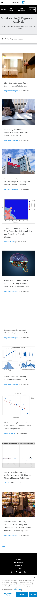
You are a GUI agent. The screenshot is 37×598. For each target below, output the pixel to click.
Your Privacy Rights (8, 594)
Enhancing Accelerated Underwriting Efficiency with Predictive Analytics (16, 132)
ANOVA (6, 483)
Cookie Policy (17, 589)
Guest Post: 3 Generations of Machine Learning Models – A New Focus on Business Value (16, 283)
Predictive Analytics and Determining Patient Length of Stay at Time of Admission (17, 182)
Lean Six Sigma (9, 242)
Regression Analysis (11, 91)
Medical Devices (9, 433)
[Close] (34, 577)
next (3, 546)
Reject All (22, 594)
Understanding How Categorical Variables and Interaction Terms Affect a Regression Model (17, 426)
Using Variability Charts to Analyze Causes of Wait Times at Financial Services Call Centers (17, 475)
